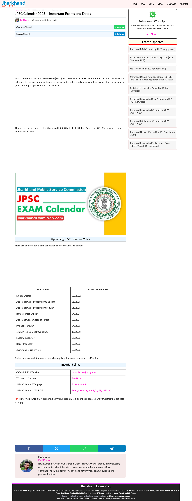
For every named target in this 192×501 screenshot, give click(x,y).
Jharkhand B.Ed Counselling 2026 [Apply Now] (152, 49)
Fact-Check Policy (128, 499)
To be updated (79, 384)
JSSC (151, 4)
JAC (143, 4)
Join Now (76, 378)
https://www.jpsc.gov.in (84, 372)
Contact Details (72, 499)
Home (134, 4)
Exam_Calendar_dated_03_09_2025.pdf (91, 390)
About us (60, 499)
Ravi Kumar (25, 20)
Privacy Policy (104, 499)
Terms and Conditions (88, 499)
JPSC (161, 4)
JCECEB (171, 4)
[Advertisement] (70, 56)
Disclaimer (115, 499)
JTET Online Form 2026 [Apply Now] (148, 69)
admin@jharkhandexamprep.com (116, 496)
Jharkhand (23, 10)
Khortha (184, 4)
